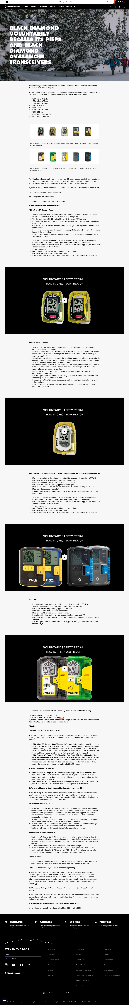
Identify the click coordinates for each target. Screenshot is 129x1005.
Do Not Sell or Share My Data (78, 1002)
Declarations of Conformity (84, 970)
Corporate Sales (109, 960)
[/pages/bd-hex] (6, 2)
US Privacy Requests (94, 1002)
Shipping (50, 970)
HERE (55, 715)
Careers (106, 965)
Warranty (78, 954)
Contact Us (51, 965)
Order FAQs (51, 954)
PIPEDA (65, 1002)
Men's (26, 6)
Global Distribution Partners (112, 975)
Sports (52, 6)
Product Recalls (80, 965)
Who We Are (70, 6)
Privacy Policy (34, 1002)
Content (61, 6)
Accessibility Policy (55, 1002)
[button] (25, 7)
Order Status (52, 949)
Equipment (44, 6)
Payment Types (80, 986)
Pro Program (108, 949)
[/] (12, 7)
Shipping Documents (82, 980)
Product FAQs (80, 960)
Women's (34, 6)
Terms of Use (44, 1002)
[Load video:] (64, 300)
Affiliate (106, 954)
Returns (50, 975)
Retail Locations (108, 970)
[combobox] (8, 959)
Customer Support (53, 960)
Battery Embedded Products (84, 975)
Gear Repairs (80, 949)
